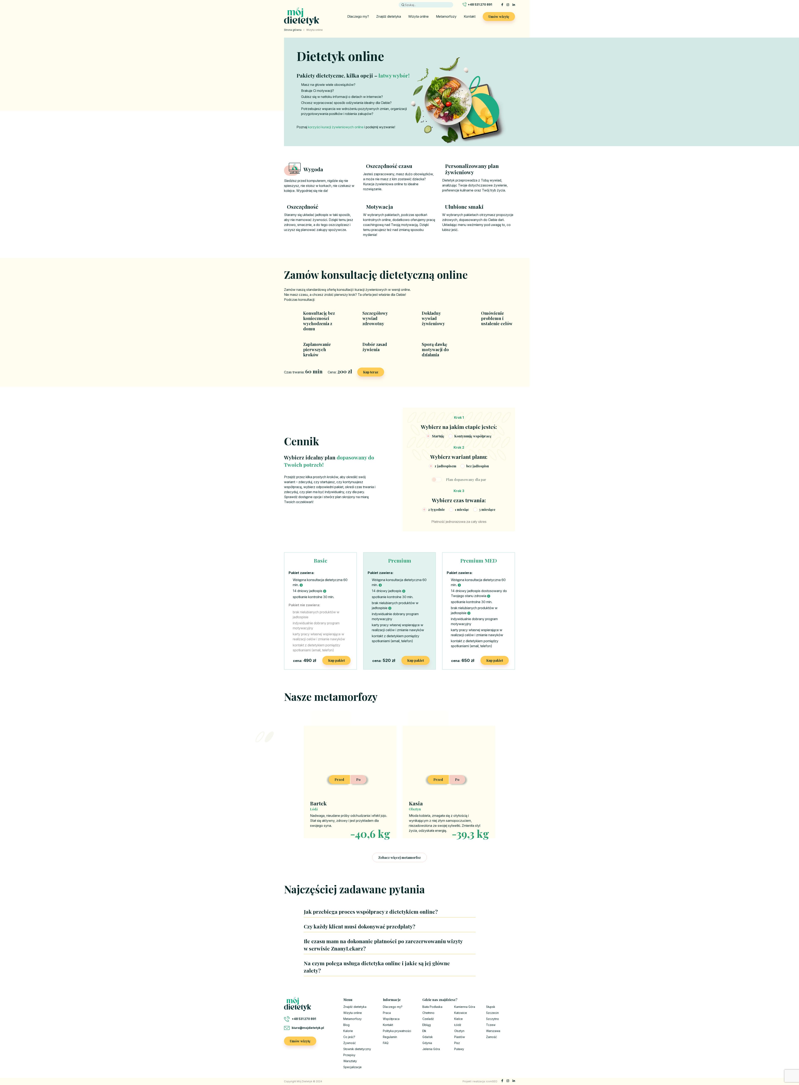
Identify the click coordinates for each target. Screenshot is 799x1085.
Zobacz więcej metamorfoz (399, 857)
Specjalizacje (352, 1067)
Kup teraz (370, 372)
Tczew (490, 1025)
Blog (346, 1025)
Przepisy (349, 1055)
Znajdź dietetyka (388, 16)
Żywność (349, 1043)
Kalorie (348, 1031)
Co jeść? (349, 1037)
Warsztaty (350, 1061)
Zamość (491, 1037)
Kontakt (469, 16)
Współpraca (391, 1019)
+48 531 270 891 (480, 4)
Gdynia (427, 1043)
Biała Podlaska (432, 1006)
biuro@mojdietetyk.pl (308, 1027)
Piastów (459, 1037)
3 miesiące (487, 509)
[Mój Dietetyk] (301, 16)
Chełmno (428, 1013)
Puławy (459, 1049)
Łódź (457, 1025)
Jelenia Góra (431, 1049)
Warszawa (493, 1031)
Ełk (424, 1031)
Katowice (460, 1013)
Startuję (438, 436)
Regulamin (390, 1037)
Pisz (457, 1043)
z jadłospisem (445, 466)
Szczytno (492, 1019)
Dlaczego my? (358, 16)
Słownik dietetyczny (357, 1049)
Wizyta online (418, 16)
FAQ (385, 1043)
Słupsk (490, 1006)
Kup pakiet (336, 660)
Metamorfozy (446, 16)
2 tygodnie (436, 509)
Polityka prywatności (397, 1031)
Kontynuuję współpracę (472, 436)
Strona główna (292, 29)
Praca (387, 1013)
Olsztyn (459, 1031)
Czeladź (428, 1019)
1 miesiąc (462, 509)
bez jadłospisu (477, 466)
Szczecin (492, 1013)
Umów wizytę (499, 16)
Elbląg (426, 1025)
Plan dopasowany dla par (466, 479)
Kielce (458, 1019)
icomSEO (491, 1081)
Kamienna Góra (464, 1006)
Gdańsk (427, 1037)
